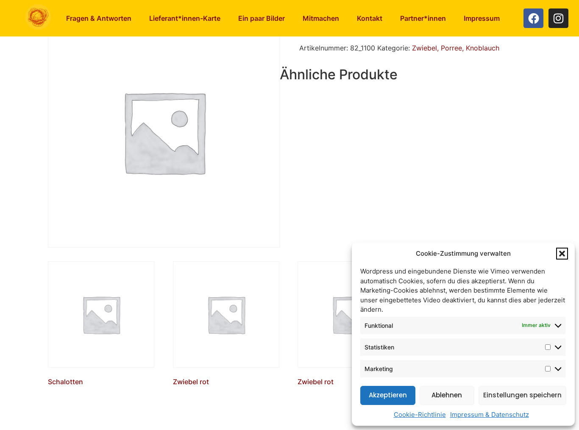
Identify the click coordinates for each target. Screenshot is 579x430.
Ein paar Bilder (261, 18)
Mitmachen (321, 18)
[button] (562, 253)
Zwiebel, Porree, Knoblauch (455, 48)
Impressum (482, 18)
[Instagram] (558, 18)
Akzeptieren (388, 395)
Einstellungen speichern (522, 395)
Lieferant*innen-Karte (184, 18)
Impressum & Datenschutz (489, 414)
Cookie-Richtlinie (420, 414)
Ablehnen (446, 395)
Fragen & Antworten (98, 18)
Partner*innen (423, 18)
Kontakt (369, 18)
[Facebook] (533, 18)
